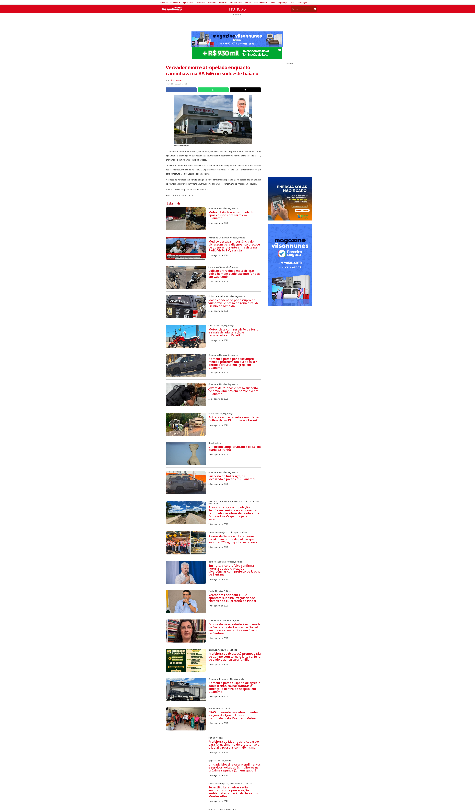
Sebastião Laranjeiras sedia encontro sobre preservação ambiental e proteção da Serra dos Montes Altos (233, 791)
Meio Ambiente (260, 2)
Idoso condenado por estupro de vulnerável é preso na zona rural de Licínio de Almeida (233, 303)
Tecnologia (302, 2)
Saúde (272, 2)
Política (248, 2)
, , (223, 208)
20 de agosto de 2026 (218, 425)
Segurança (282, 2)
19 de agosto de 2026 (218, 579)
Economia (212, 2)
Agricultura (188, 2)
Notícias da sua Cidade (168, 2)
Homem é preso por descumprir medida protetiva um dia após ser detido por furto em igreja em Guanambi (232, 363)
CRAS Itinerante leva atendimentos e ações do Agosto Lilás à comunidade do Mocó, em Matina (233, 715)
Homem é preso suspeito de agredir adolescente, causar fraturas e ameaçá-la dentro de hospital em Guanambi (234, 687)
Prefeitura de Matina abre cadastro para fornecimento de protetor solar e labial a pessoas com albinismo (234, 744)
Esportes (223, 2)
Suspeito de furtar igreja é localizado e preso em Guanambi (231, 477)
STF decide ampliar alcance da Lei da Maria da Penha (234, 448)
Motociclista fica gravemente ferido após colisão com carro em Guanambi (233, 215)
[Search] (315, 9)
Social (292, 2)
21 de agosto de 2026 (218, 223)
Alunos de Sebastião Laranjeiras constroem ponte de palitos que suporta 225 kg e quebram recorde (233, 539)
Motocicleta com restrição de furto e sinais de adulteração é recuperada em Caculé (233, 332)
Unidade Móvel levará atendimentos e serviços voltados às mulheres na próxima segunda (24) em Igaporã (234, 767)
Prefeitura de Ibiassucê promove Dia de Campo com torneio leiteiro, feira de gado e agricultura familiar (234, 656)
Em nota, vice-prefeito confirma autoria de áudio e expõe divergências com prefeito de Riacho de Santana (234, 569)
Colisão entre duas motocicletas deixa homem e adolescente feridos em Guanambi (234, 274)
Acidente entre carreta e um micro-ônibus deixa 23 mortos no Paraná (233, 418)
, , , (233, 502)
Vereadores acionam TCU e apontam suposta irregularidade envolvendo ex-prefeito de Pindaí (232, 598)
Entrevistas (200, 2)
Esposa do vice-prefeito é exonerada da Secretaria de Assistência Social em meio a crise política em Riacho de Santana (234, 628)
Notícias (237, 9)
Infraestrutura (236, 2)
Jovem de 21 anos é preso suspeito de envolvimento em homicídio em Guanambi (233, 391)
